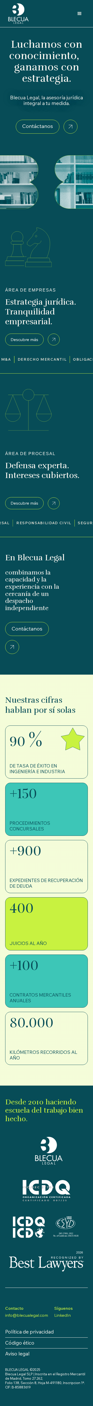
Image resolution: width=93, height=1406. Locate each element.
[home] (18, 13)
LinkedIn (62, 1315)
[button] (79, 13)
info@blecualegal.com (26, 1315)
